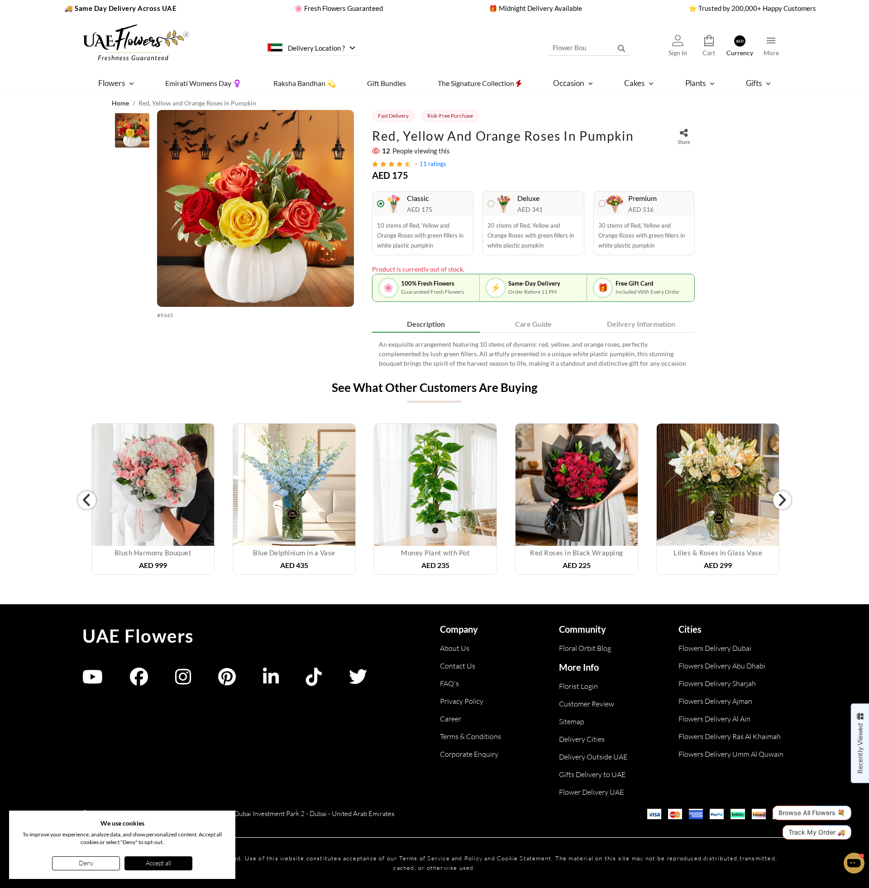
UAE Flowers (138, 636)
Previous (87, 500)
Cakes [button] (634, 83)
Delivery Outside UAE (593, 756)
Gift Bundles (386, 82)
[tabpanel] (533, 353)
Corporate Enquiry (469, 754)
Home (120, 103)
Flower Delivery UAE (591, 792)
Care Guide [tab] (533, 324)
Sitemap (571, 721)
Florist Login (578, 686)
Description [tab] (426, 324)
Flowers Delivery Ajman (715, 701)
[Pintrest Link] (227, 681)
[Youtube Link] (92, 681)
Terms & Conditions (470, 736)
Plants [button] (695, 83)
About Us (454, 648)
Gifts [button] (754, 83)
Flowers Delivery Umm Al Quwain (730, 754)
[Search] (621, 47)
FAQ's (449, 683)
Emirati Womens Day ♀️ (203, 82)
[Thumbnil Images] (132, 132)
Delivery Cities (582, 739)
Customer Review (586, 703)
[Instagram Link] (183, 681)
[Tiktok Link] (314, 681)
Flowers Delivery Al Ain (714, 718)
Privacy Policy (461, 701)
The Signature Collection (477, 82)
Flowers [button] (111, 83)
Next (782, 500)
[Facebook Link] (139, 681)
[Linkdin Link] (271, 681)
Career (450, 718)
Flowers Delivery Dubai (714, 648)
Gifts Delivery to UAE (592, 774)
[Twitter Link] (358, 681)
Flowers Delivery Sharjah (717, 683)
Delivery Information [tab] (641, 324)
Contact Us (457, 665)
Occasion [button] (568, 83)
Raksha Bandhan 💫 (304, 82)
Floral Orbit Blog (585, 648)
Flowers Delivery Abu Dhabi (721, 665)
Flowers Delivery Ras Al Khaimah (729, 736)
